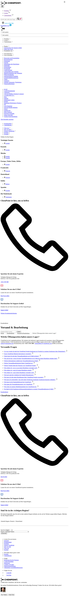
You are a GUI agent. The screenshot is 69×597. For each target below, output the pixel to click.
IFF (5, 104)
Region (3, 531)
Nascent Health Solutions (11, 107)
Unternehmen (8, 15)
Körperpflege (7, 67)
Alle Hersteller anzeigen (7, 119)
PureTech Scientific (9, 113)
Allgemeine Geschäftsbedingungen (13, 567)
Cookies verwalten (9, 564)
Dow (5, 97)
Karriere (6, 550)
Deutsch (8, 177)
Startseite (6, 540)
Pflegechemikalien (9, 74)
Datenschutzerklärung (10, 566)
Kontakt (6, 554)
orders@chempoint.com (7, 343)
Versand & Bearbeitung (23, 333)
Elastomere (7, 61)
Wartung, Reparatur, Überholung (12, 82)
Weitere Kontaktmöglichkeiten (9, 313)
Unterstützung (8, 555)
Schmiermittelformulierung (11, 77)
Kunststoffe (7, 68)
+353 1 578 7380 (9, 23)
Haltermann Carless (9, 100)
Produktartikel (8, 542)
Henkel (6, 101)
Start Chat (11, 594)
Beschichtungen (8, 59)
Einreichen (3, 533)
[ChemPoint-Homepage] (2, 4)
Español (8, 158)
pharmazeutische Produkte (11, 76)
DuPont (6, 98)
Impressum (7, 563)
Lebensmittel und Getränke (11, 71)
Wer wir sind (7, 546)
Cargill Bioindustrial (9, 91)
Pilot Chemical (8, 112)
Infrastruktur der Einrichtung (11, 64)
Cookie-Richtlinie (8, 561)
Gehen (18, 331)
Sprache (3, 530)
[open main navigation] (2, 6)
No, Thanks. (4, 594)
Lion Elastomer (8, 106)
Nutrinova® (7, 110)
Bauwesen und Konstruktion (11, 58)
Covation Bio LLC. (9, 95)
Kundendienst (10, 333)
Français (8, 171)
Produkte (6, 10)
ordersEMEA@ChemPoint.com (43, 343)
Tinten (5, 79)
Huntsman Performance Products (13, 103)
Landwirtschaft (8, 70)
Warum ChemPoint (9, 545)
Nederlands (9, 197)
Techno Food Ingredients (10, 116)
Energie (6, 62)
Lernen (6, 13)
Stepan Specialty (8, 115)
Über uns (6, 548)
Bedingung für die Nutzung (11, 560)
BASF (5, 89)
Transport (6, 80)
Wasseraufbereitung (9, 84)
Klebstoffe (7, 65)
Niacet (5, 109)
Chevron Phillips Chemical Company (14, 94)
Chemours (7, 92)
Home (2, 333)
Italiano (8, 184)
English (8, 143)
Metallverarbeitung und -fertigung (13, 73)
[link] (7, 573)
